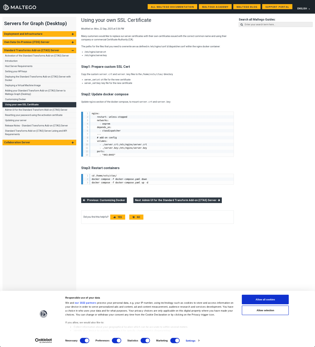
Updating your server (16, 120)
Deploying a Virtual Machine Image (23, 85)
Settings (190, 340)
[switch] (116, 340)
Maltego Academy (215, 6)
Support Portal (277, 6)
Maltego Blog (247, 6)
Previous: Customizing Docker (105, 200)
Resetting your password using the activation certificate (34, 115)
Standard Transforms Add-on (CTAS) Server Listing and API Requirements (36, 133)
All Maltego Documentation (172, 6)
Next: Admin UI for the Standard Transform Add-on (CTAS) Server (176, 200)
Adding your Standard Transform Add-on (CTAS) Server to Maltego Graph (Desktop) (35, 92)
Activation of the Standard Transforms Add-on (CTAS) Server (37, 55)
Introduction (11, 61)
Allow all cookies (265, 299)
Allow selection (265, 310)
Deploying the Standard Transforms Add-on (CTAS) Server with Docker (38, 78)
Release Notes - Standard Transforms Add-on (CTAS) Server (36, 125)
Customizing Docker (15, 99)
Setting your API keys (16, 71)
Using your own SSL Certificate (22, 104)
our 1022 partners (85, 302)
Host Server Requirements (18, 66)
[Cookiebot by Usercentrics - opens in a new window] (43, 340)
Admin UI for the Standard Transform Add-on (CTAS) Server (36, 109)
